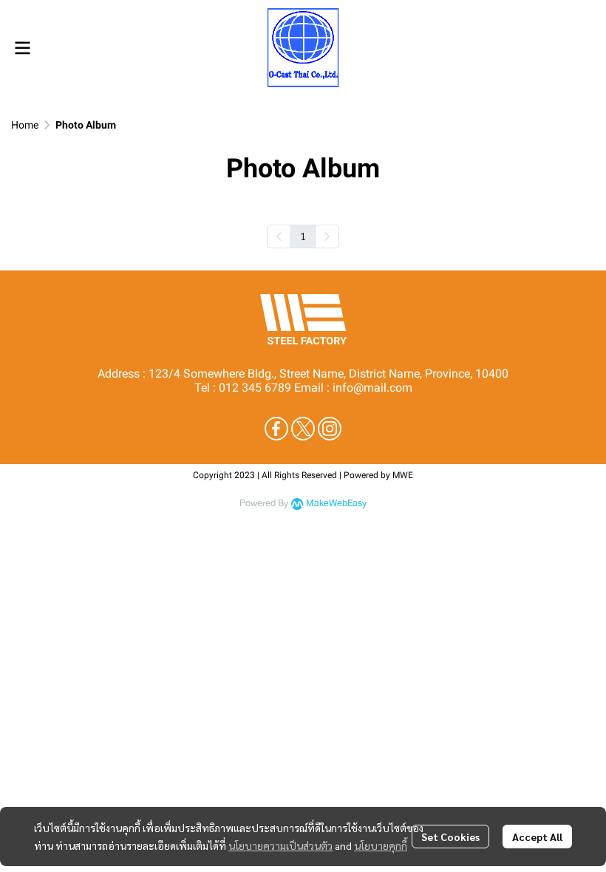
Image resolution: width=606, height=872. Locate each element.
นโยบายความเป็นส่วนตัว (280, 845)
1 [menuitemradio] (303, 235)
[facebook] (276, 428)
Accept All (537, 836)
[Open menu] (22, 48)
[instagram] (329, 428)
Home (24, 125)
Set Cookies (450, 836)
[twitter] (303, 428)
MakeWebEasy (336, 503)
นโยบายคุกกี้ (380, 845)
